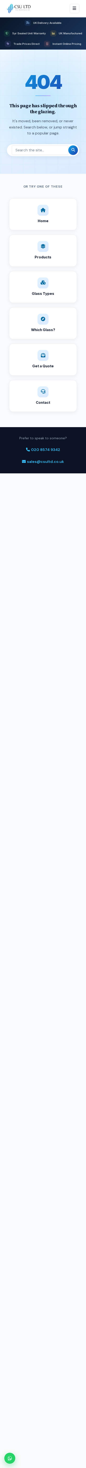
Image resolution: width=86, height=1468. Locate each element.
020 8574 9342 (45, 449)
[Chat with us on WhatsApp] (9, 1458)
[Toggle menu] (74, 8)
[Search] (73, 150)
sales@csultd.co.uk (45, 461)
